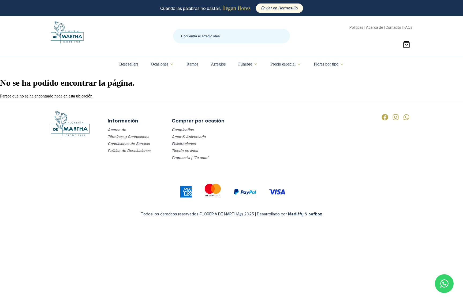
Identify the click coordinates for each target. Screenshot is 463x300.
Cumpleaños (182, 129)
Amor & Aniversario (189, 136)
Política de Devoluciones (129, 150)
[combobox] (231, 36)
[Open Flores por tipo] (342, 64)
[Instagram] (395, 117)
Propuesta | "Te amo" (190, 157)
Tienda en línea (185, 150)
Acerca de (117, 129)
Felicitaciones (184, 143)
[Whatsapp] (406, 117)
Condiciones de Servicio (129, 143)
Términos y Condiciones (128, 136)
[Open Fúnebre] (255, 64)
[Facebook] (385, 117)
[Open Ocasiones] (172, 64)
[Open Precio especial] (299, 64)
